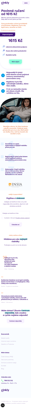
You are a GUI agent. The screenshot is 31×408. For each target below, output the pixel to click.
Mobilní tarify (5, 338)
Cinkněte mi (15, 224)
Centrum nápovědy (15, 321)
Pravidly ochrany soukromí (23, 218)
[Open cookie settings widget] (3, 405)
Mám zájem (15, 62)
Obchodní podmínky (7, 359)
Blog (2, 369)
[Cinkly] (5, 3)
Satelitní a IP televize (7, 344)
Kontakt (3, 366)
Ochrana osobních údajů (8, 363)
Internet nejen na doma (8, 341)
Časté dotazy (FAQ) (7, 356)
